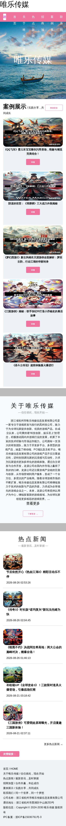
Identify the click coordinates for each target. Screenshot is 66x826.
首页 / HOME (10, 768)
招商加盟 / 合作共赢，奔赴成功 (21, 783)
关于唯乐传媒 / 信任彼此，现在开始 (23, 773)
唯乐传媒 (14, 4)
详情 (33, 162)
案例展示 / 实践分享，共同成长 (21, 788)
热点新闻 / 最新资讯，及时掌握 (21, 778)
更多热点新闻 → (53, 744)
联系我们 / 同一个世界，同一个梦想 (23, 793)
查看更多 (33, 503)
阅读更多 (54, 108)
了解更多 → (33, 514)
